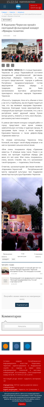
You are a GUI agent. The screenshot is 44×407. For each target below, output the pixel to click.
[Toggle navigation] (5, 6)
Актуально (7, 20)
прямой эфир (34, 6)
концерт (5, 259)
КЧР (13, 259)
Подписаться (22, 305)
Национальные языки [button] (27, 2)
